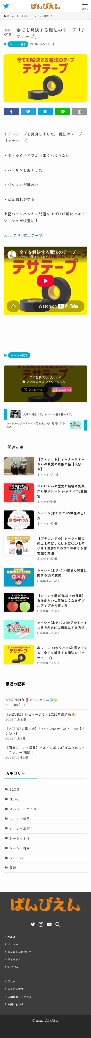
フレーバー (17, 857)
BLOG (14, 789)
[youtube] (48, 923)
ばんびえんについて (20, 952)
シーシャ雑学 (18, 44)
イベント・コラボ (23, 809)
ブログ (12, 981)
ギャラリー (14, 959)
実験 (12, 867)
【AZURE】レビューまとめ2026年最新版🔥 (40, 716)
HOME (11, 936)
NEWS (14, 799)
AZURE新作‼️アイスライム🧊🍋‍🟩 (31, 702)
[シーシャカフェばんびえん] (45, 6)
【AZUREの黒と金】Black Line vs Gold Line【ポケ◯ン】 (45, 733)
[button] (11, 111)
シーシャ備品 (19, 818)
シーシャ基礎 (19, 828)
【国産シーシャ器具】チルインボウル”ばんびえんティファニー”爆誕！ (45, 752)
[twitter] (31, 923)
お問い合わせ (16, 1004)
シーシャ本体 (19, 838)
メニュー (13, 944)
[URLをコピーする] (79, 111)
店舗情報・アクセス (20, 997)
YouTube (13, 967)
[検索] (57, 923)
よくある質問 (16, 989)
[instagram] (40, 923)
